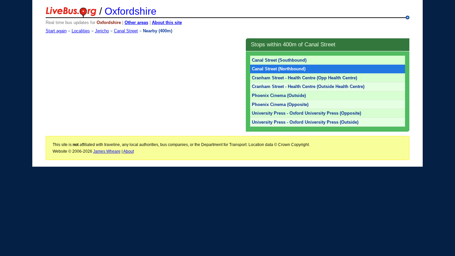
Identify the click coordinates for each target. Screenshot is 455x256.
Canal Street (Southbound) (279, 60)
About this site (167, 22)
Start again (56, 30)
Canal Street (126, 30)
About (128, 151)
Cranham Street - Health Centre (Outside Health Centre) (308, 86)
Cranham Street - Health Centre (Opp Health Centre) (304, 77)
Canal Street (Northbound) (278, 68)
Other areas (136, 22)
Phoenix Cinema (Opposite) (280, 104)
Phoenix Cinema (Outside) (279, 95)
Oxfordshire (131, 11)
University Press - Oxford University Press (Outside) (305, 122)
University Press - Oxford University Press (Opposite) (306, 113)
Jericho (102, 30)
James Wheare (107, 151)
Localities (81, 30)
